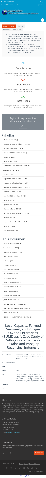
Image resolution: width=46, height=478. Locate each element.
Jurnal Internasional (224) (11, 300)
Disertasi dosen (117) (10, 265)
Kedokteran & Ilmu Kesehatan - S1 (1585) (16, 166)
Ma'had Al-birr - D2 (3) (10, 140)
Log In (42, 2)
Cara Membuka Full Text (12, 29)
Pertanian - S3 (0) (9, 226)
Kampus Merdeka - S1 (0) (11, 231)
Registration (40, 5)
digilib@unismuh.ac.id (13, 432)
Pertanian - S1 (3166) (10, 161)
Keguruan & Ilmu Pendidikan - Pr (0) (15, 179)
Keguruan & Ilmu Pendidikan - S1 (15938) (16, 144)
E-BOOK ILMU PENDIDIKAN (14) (13, 282)
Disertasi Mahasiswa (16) (11, 295)
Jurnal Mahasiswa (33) (10, 291)
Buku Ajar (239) (8, 261)
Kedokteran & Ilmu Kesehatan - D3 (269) (16, 213)
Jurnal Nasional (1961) (10, 256)
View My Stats (25, 476)
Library (20, 26)
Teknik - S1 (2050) (9, 157)
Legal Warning (8, 26)
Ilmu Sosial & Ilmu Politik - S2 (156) (14, 196)
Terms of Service (34, 464)
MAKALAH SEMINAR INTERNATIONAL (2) (16, 308)
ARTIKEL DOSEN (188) (10, 274)
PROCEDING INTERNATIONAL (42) (14, 304)
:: (24, 126)
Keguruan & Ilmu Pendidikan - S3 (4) (15, 222)
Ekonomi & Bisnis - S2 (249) (12, 192)
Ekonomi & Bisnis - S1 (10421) (13, 148)
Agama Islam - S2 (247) (10, 205)
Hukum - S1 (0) (8, 174)
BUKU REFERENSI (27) (10, 313)
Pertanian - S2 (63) (9, 200)
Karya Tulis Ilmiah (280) (11, 269)
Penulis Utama (7, 355)
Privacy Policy (23, 464)
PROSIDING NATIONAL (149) (12, 252)
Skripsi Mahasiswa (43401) (12, 243)
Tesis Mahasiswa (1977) (11, 248)
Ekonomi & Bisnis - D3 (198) (12, 209)
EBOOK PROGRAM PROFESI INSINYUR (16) (17, 317)
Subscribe (39, 453)
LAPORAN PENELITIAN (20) (12, 287)
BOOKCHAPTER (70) (10, 278)
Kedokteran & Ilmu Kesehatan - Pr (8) (15, 183)
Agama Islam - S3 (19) (10, 218)
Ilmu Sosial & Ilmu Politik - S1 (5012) (15, 153)
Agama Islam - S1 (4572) (11, 170)
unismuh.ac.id (40, 471)
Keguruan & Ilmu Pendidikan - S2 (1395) (16, 187)
